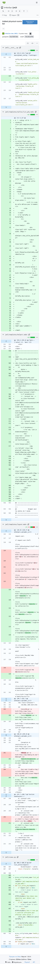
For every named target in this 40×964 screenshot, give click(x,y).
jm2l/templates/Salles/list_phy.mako (19, 112)
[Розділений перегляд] (32, 43)
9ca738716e (14, 36)
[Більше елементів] (37, 15)
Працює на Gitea (15, 956)
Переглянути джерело (30, 22)
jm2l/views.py (10, 857)
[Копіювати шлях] (20, 47)
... (3, 28)
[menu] (37, 43)
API (34, 962)
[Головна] (4, 2)
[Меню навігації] (37, 2)
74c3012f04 (29, 36)
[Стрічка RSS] (3, 11)
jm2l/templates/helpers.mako (16, 334)
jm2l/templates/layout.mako (15, 524)
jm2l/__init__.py (11, 47)
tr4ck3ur (8, 8)
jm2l (15, 8)
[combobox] (28, 43)
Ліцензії (27, 962)
